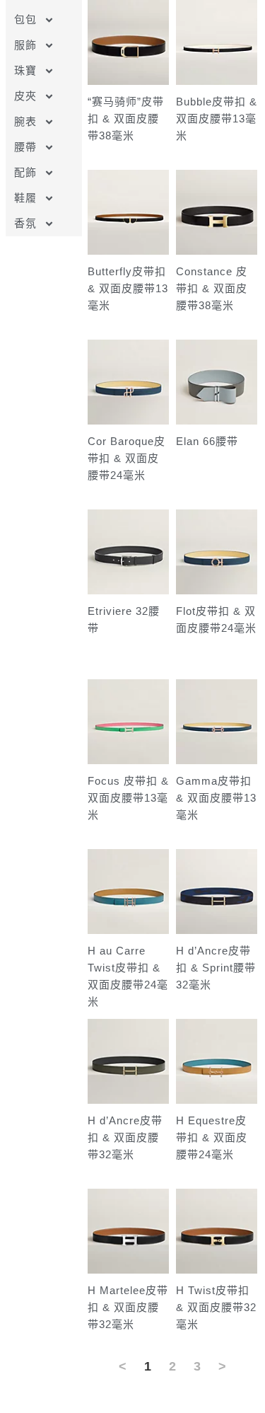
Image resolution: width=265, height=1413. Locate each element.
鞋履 (25, 198)
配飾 (25, 172)
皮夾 (25, 96)
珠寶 (25, 70)
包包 (25, 19)
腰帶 (25, 147)
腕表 (25, 121)
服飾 (25, 45)
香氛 (25, 223)
